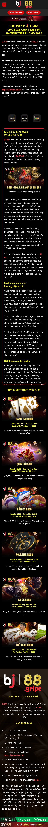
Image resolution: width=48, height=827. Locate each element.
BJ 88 (38, 707)
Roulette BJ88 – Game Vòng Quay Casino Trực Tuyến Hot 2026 (24, 560)
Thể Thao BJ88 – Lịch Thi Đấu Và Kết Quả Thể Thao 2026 (24, 651)
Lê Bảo (37, 780)
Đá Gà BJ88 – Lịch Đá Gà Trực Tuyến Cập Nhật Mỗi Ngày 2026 (24, 605)
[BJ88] (24, 4)
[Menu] (4, 4)
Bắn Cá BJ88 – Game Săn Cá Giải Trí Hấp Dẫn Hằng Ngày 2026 (24, 515)
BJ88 (4, 42)
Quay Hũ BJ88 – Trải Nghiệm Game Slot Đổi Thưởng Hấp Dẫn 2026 (24, 470)
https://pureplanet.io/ (12, 89)
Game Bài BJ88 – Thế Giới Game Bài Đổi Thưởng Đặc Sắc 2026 (24, 425)
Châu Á (34, 42)
